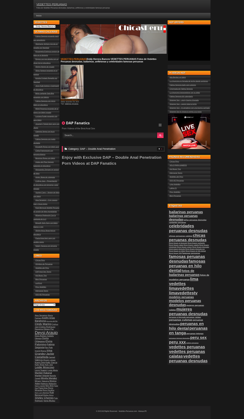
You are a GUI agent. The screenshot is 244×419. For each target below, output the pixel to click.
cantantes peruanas (177, 222)
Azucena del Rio (51, 321)
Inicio (39, 16)
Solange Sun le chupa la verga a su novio (186, 112)
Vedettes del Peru (42, 268)
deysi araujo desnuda (177, 249)
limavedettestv (183, 293)
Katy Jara (49, 365)
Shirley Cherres (44, 397)
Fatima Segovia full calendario (181, 97)
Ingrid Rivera (40, 351)
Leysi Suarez (41, 370)
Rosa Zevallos (48, 390)
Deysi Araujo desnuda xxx (195, 249)
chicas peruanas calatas (180, 236)
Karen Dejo (40, 362)
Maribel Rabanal (43, 373)
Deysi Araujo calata (176, 245)
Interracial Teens (41, 291)
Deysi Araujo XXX (175, 253)
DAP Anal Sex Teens (43, 272)
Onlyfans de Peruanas (44, 264)
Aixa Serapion (41, 315)
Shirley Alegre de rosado (44, 67)
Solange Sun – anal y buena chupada (184, 100)
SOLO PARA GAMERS (178, 165)
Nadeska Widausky (49, 384)
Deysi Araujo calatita (191, 245)
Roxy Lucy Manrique (42, 393)
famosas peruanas (191, 253)
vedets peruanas (192, 343)
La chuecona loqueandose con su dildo (185, 93)
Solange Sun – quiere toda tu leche (183, 104)
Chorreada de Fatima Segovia (181, 89)
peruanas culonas (180, 319)
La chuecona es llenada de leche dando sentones (189, 81)
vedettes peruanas (187, 346)
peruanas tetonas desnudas (179, 338)
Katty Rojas (39, 365)
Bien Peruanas (41, 279)
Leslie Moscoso (44, 367)
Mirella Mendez (49, 378)
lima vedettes (183, 281)
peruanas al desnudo (177, 317)
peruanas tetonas (194, 333)
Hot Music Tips (41, 276)
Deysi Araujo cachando (196, 243)
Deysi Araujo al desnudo (178, 243)
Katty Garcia (51, 362)
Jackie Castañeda (44, 355)
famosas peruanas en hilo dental (187, 266)
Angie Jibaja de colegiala (45, 177)
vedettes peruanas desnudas (188, 358)
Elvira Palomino (43, 343)
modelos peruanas (181, 297)
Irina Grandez (43, 352)
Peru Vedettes (40, 287)
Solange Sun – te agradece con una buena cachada (190, 108)
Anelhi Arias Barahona (45, 319)
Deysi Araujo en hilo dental (196, 251)
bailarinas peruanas (71, 104)
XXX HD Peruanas (42, 295)
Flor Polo (48, 347)
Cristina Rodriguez (47, 327)
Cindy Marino (43, 324)
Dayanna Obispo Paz (44, 329)
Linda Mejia (52, 370)
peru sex (198, 337)
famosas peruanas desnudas (187, 258)
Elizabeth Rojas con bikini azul (47, 147)
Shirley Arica (48, 395)
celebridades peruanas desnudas (188, 228)
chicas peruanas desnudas (188, 237)
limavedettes (181, 288)
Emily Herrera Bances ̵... (70, 100)
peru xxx (177, 342)
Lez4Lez (38, 283)
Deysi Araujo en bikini (177, 251)
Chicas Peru (40, 260)
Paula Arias (43, 388)
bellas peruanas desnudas (195, 220)
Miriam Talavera (42, 381)
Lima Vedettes (175, 184)
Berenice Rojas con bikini (45, 158)
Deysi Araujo (46, 332)
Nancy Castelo (40, 386)
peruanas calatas (193, 317)
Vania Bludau (49, 401)
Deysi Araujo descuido (200, 247)
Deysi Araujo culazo (184, 247)
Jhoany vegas (49, 360)
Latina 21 (173, 188)
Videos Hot (179, 73)
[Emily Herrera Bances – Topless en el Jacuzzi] (74, 82)
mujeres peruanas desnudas (188, 311)
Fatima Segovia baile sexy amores (183, 85)
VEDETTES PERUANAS (51, 4)
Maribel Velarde (42, 375)
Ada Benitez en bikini (178, 77)
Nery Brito (49, 386)
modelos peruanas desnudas (185, 303)
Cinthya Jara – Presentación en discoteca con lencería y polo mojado (45, 185)
